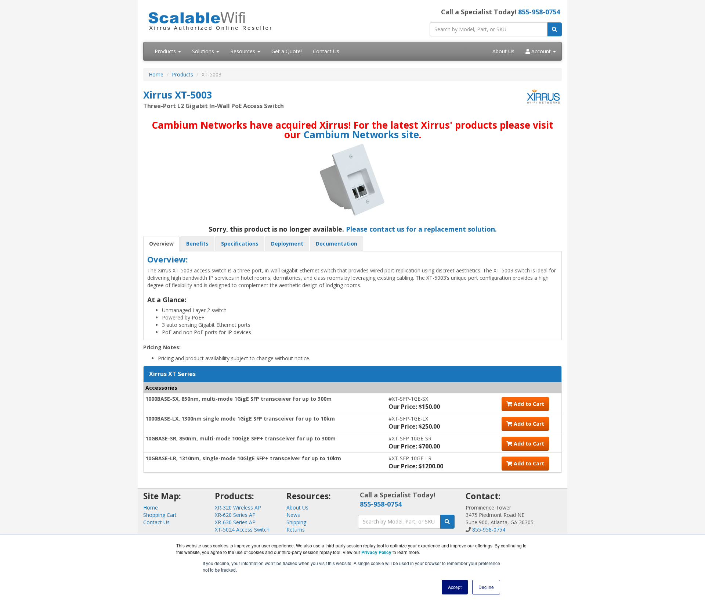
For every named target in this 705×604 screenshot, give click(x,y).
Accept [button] (455, 587)
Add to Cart (528, 403)
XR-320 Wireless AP (238, 507)
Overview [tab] (161, 243)
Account (541, 51)
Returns (295, 529)
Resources (243, 51)
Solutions (204, 51)
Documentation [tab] (336, 243)
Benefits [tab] (197, 243)
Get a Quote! (286, 51)
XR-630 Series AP (235, 522)
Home (156, 74)
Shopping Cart (160, 514)
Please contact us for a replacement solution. (421, 229)
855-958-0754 (539, 11)
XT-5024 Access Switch (242, 529)
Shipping (296, 522)
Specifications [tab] (239, 243)
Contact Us (326, 51)
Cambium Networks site (361, 134)
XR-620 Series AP (235, 514)
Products (166, 51)
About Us (503, 51)
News (293, 514)
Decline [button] (486, 587)
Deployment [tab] (287, 243)
